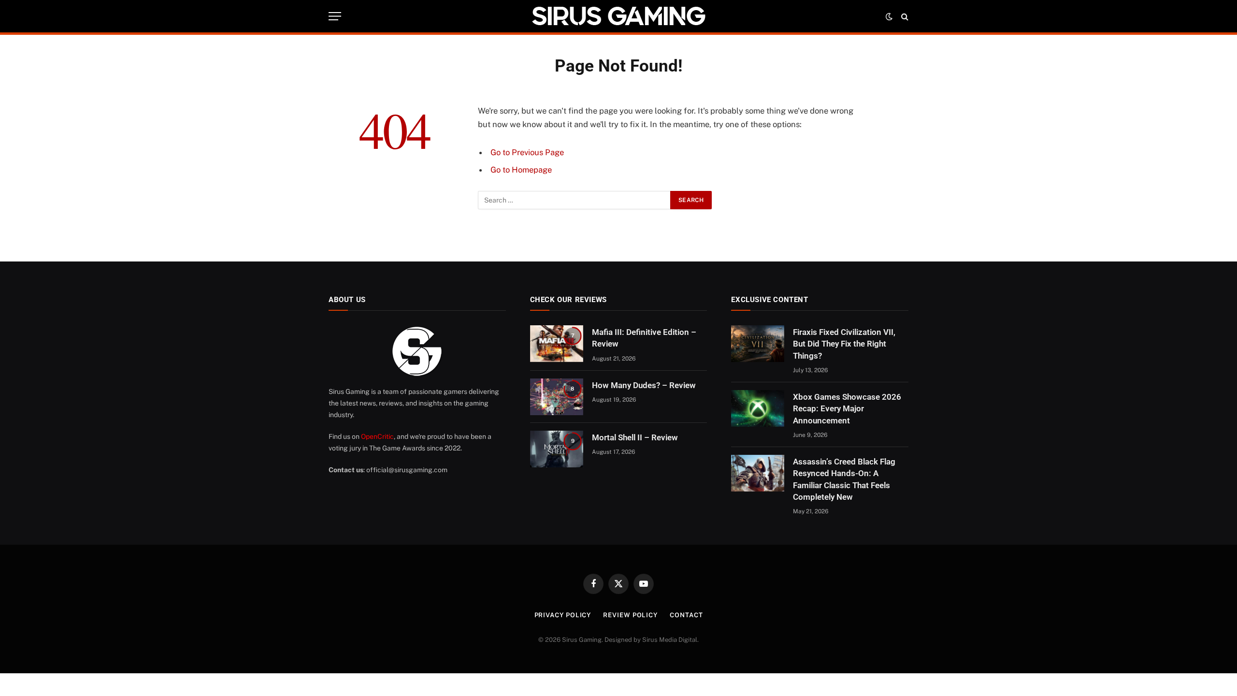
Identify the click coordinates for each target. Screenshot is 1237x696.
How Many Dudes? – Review (644, 385)
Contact (686, 615)
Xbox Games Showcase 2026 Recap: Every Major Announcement (847, 408)
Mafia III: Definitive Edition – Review (644, 337)
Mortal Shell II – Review (635, 437)
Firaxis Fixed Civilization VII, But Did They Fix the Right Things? (844, 344)
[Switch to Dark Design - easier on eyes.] (889, 16)
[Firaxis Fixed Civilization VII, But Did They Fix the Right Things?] (757, 343)
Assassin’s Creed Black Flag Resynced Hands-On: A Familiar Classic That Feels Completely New (844, 479)
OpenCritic (377, 436)
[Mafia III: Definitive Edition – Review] (556, 343)
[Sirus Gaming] (618, 16)
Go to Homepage (521, 169)
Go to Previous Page (527, 152)
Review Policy (630, 615)
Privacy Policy (562, 615)
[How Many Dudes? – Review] (556, 396)
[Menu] (335, 16)
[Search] (903, 16)
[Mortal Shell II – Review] (556, 449)
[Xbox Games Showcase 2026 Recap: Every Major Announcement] (757, 408)
